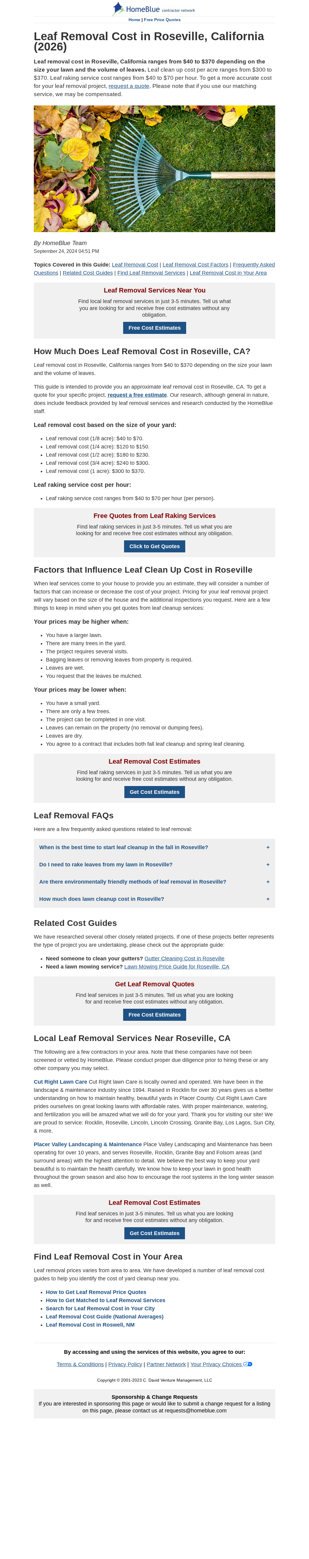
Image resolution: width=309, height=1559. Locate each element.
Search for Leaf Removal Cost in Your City (100, 1308)
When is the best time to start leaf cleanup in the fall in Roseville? (123, 847)
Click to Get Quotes (154, 546)
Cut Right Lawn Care (60, 1082)
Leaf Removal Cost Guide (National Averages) (105, 1317)
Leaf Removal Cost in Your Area (228, 273)
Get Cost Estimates (155, 792)
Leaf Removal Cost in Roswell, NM (90, 1325)
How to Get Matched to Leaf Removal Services (105, 1300)
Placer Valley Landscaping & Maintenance (88, 1144)
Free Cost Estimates (155, 328)
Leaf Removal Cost (135, 265)
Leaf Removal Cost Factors (195, 265)
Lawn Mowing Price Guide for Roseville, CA (176, 967)
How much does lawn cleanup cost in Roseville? (101, 899)
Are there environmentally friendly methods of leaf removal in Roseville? (132, 882)
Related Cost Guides (88, 273)
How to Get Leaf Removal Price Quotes (96, 1292)
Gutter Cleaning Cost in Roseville (185, 959)
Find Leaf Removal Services (151, 273)
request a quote (129, 86)
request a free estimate (137, 395)
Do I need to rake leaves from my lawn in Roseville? (106, 865)
